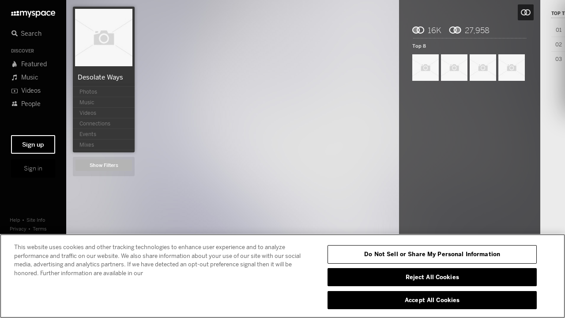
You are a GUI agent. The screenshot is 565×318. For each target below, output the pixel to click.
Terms (40, 228)
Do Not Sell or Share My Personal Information (432, 254)
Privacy (18, 228)
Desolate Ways (100, 76)
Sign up (33, 144)
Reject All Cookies (432, 277)
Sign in (33, 168)
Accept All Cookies (432, 299)
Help (15, 219)
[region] (282, 276)
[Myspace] (33, 11)
